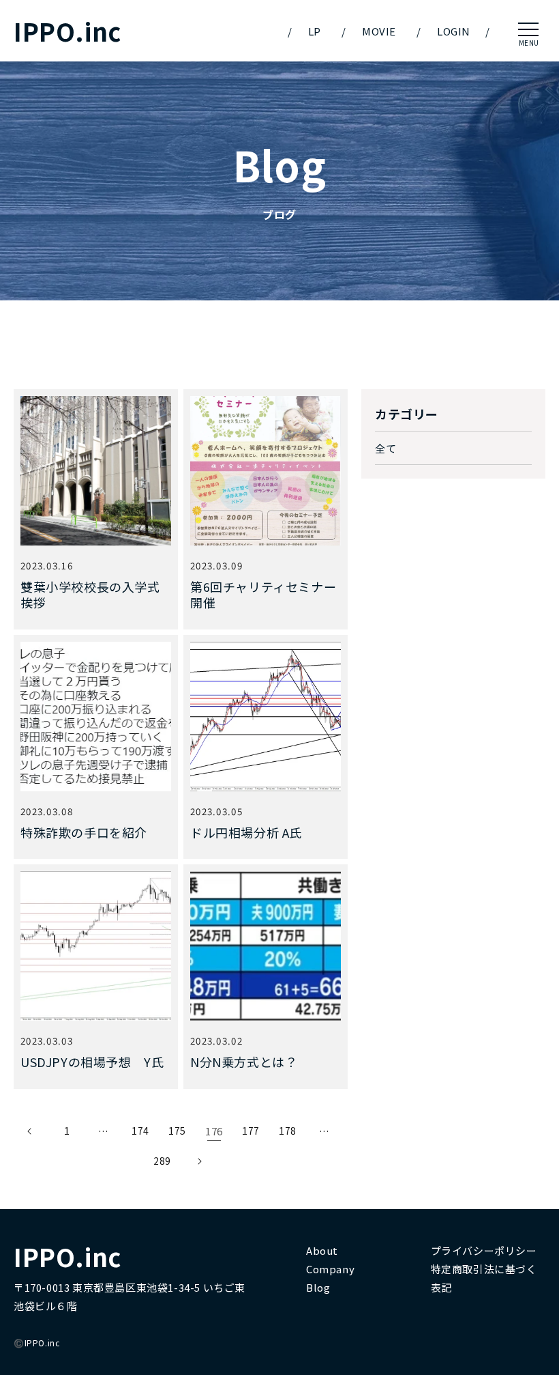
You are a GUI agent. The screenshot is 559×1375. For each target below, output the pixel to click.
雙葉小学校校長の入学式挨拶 (90, 595)
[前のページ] (30, 1131)
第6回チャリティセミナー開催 (263, 595)
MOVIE (379, 31)
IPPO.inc (67, 31)
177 (251, 1130)
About (322, 1250)
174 (140, 1130)
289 (162, 1160)
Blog (318, 1287)
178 (288, 1130)
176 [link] (214, 1131)
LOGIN (453, 31)
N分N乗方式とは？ (243, 1062)
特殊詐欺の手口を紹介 (83, 832)
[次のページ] (199, 1161)
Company (330, 1269)
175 (177, 1130)
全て (385, 448)
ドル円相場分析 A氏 (246, 832)
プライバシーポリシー (484, 1250)
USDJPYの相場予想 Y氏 (92, 1062)
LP (314, 31)
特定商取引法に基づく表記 (484, 1278)
